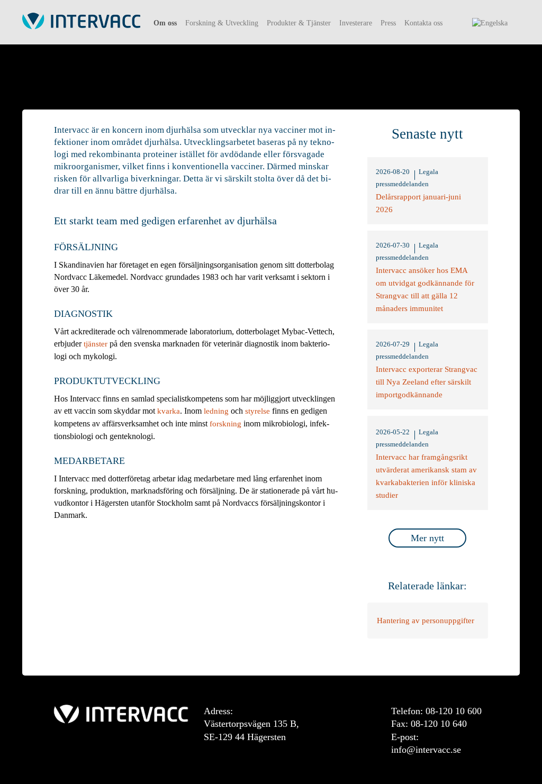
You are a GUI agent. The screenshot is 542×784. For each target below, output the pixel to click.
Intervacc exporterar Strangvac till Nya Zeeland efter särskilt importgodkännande (426, 382)
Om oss (165, 23)
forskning (225, 424)
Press (388, 23)
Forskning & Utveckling (221, 23)
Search (460, 27)
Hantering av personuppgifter (425, 620)
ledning (216, 411)
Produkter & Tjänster (299, 23)
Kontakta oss (423, 23)
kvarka (168, 411)
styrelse (257, 411)
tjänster (95, 344)
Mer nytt (427, 538)
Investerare (355, 23)
